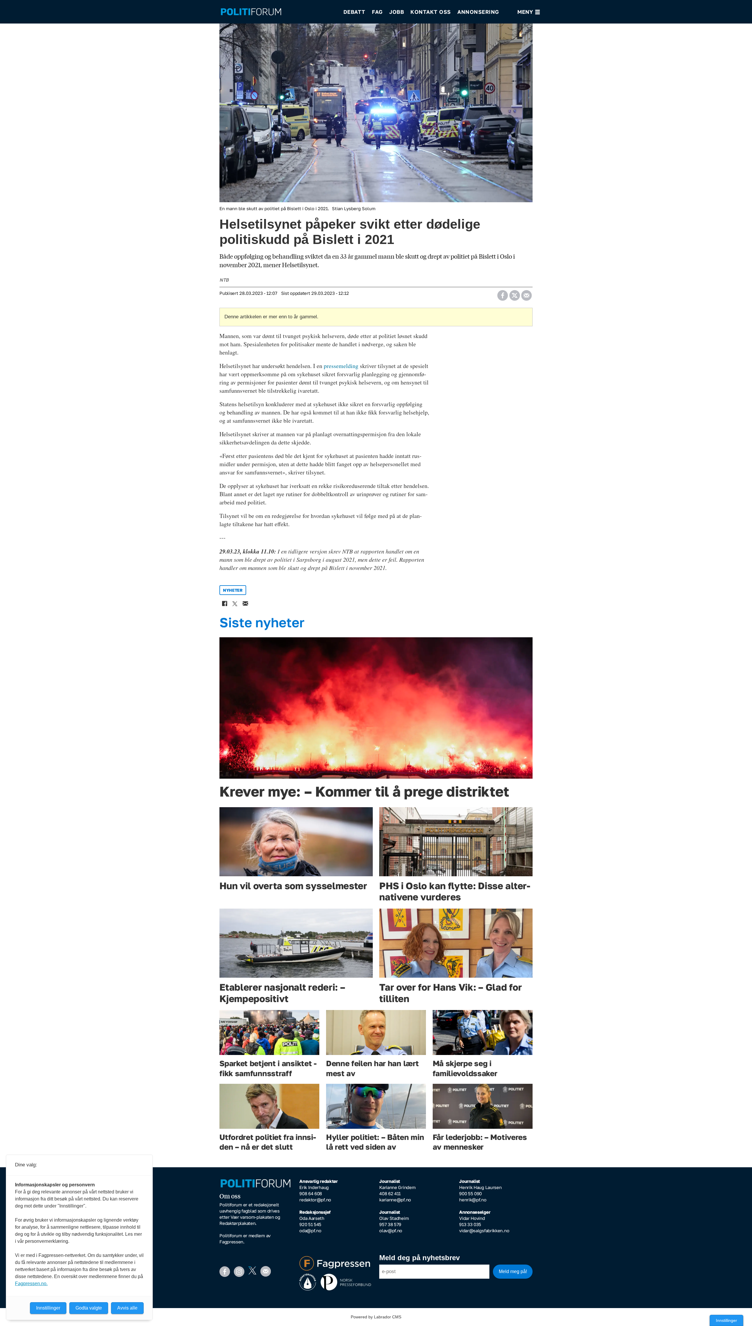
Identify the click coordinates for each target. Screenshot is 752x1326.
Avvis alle (127, 1307)
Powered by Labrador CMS (376, 1317)
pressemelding (341, 366)
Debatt (354, 12)
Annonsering (478, 12)
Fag (377, 12)
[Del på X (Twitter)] (514, 293)
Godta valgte (88, 1307)
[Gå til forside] (278, 12)
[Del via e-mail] (526, 293)
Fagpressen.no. (31, 1283)
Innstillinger (726, 1320)
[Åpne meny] (529, 11)
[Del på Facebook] (502, 293)
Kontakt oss (430, 12)
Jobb (396, 12)
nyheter (233, 590)
